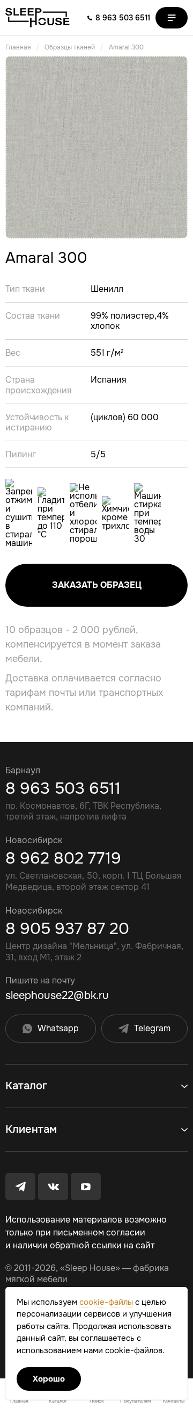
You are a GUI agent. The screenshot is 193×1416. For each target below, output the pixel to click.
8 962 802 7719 (63, 858)
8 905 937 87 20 (67, 928)
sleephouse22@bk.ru (57, 995)
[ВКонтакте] (53, 1186)
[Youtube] (86, 1186)
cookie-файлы (106, 1302)
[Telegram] (20, 1186)
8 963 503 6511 (63, 788)
